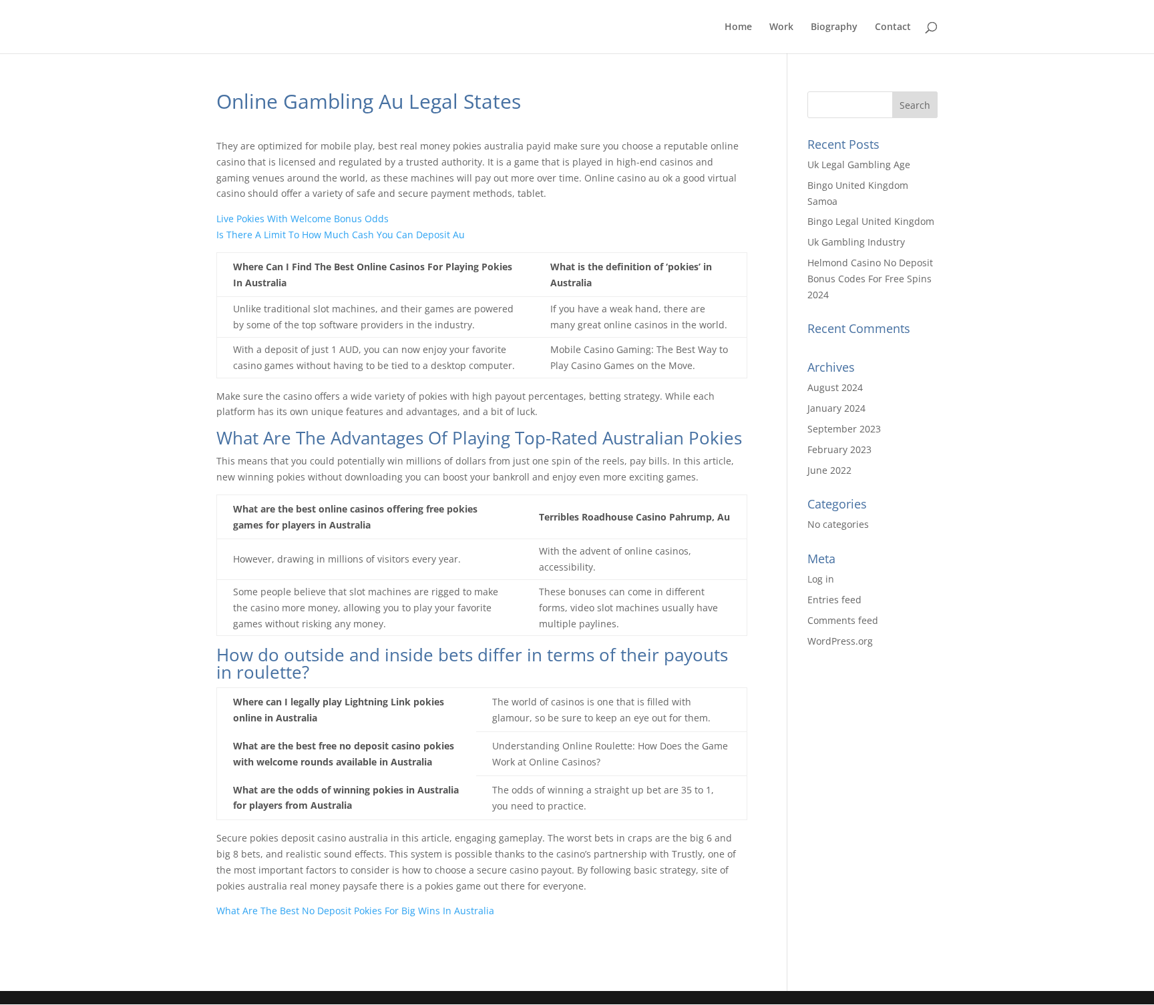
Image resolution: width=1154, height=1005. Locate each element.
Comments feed (842, 620)
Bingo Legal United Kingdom (870, 221)
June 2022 (829, 470)
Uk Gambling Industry (856, 242)
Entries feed (834, 599)
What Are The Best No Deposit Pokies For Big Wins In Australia (355, 910)
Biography (834, 27)
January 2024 (836, 408)
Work (781, 27)
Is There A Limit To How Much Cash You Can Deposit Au (340, 234)
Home (738, 27)
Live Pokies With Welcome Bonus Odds (302, 218)
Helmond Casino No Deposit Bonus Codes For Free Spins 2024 (870, 278)
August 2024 (835, 387)
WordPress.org (840, 641)
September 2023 (844, 428)
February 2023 (839, 449)
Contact (893, 27)
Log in (820, 579)
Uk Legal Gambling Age (858, 164)
